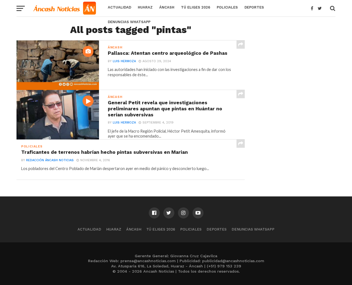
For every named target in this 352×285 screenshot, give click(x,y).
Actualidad (119, 7)
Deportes (254, 7)
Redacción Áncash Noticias (50, 160)
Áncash (166, 7)
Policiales (227, 7)
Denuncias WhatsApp (129, 22)
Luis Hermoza (124, 61)
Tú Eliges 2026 (195, 7)
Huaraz (145, 7)
